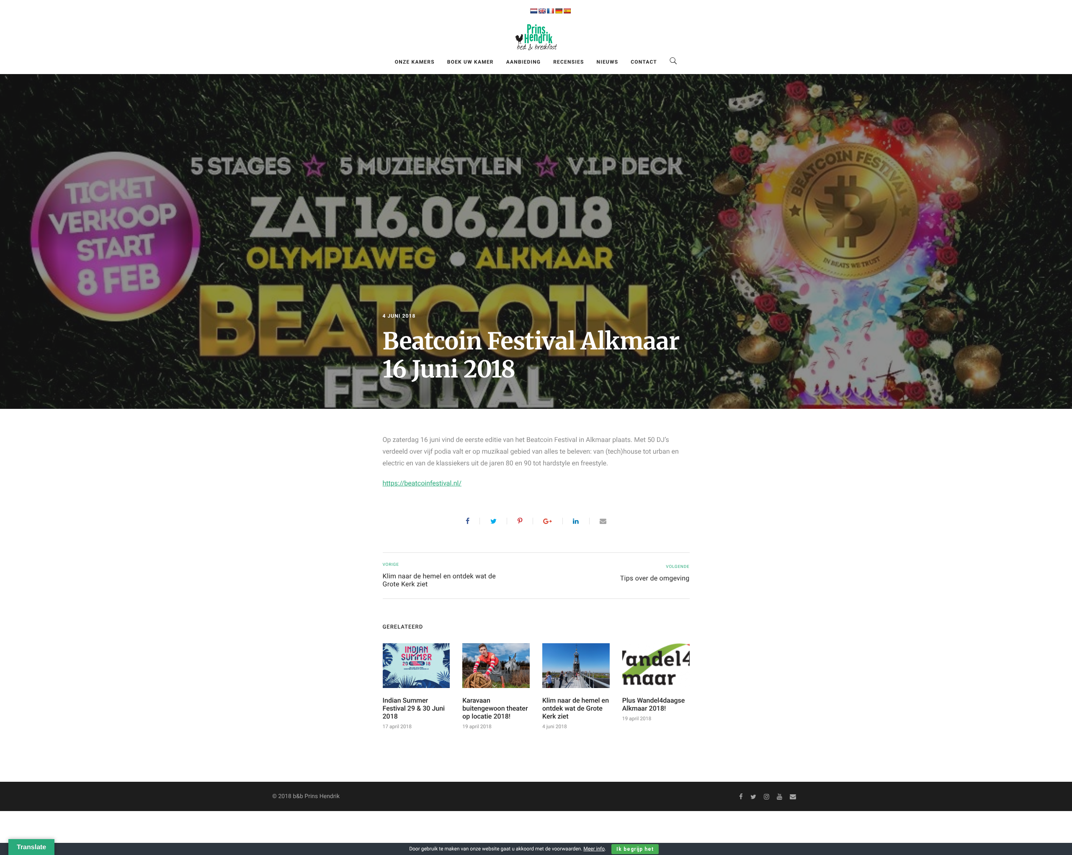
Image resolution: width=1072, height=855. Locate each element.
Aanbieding (523, 62)
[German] (558, 11)
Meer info (594, 849)
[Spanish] (567, 11)
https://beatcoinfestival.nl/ (422, 483)
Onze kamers (415, 62)
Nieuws (607, 62)
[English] (542, 11)
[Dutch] (533, 11)
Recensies (568, 62)
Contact (644, 62)
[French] (550, 11)
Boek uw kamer (470, 62)
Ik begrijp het (635, 849)
